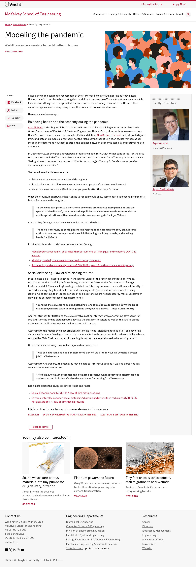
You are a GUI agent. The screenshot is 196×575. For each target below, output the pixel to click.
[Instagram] (18, 551)
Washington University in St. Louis (24, 522)
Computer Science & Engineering (85, 526)
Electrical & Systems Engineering (119, 415)
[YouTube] (22, 551)
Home (7, 25)
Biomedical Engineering (79, 522)
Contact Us (11, 542)
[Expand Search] (188, 14)
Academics (99, 14)
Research (33, 415)
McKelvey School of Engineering (33, 14)
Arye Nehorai (35, 128)
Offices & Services (143, 14)
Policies (57, 560)
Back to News (40, 427)
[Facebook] (6, 551)
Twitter (12, 111)
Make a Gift (148, 544)
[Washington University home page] (14, 4)
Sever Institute (74, 548)
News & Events (165, 14)
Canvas (146, 522)
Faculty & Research (119, 14)
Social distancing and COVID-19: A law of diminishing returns (66, 393)
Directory (147, 526)
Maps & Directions (152, 540)
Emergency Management (156, 531)
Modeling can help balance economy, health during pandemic (66, 260)
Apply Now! (179, 4)
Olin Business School (109, 135)
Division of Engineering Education (85, 531)
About (179, 14)
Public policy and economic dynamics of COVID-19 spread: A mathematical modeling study (83, 265)
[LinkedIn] (14, 551)
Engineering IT (150, 535)
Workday (147, 548)
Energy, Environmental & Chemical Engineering (70, 415)
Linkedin (12, 119)
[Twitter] (10, 551)
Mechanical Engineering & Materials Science (91, 544)
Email (13, 126)
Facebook (13, 103)
